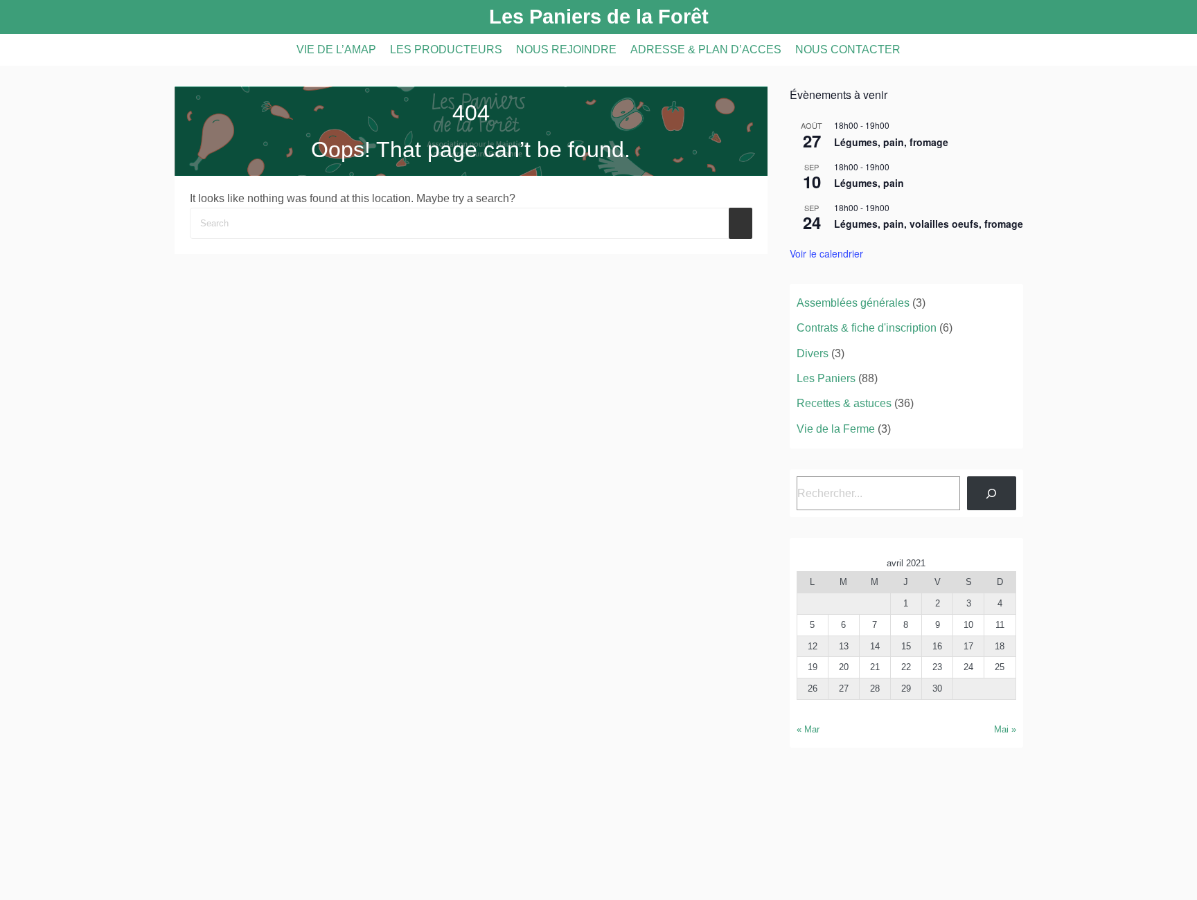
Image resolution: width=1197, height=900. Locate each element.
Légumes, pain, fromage (891, 142)
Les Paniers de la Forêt (599, 17)
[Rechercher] (991, 493)
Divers (812, 353)
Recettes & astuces (844, 403)
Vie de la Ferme (836, 429)
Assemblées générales (853, 303)
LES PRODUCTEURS (446, 49)
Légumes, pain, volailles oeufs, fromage (928, 224)
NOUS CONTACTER (848, 49)
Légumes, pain (869, 183)
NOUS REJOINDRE (566, 49)
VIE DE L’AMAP (336, 49)
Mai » (1005, 729)
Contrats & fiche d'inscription (867, 328)
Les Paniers (826, 378)
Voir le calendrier (826, 253)
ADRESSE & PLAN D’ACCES (705, 49)
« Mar (808, 729)
